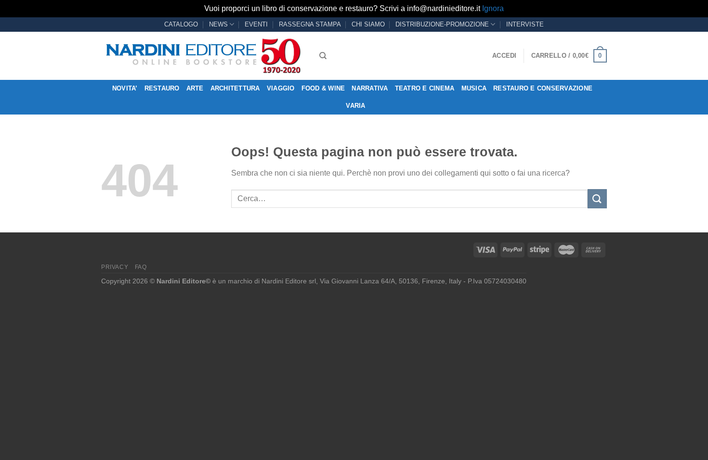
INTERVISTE (525, 24)
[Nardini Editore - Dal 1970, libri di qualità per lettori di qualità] (203, 56)
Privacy (114, 267)
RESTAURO (162, 88)
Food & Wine (323, 88)
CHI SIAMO (368, 24)
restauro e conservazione (542, 88)
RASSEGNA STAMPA (310, 24)
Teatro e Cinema (425, 88)
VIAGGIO (281, 88)
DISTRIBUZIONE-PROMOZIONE (442, 24)
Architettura (235, 88)
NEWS (218, 24)
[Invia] (597, 198)
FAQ (141, 267)
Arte (195, 88)
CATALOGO (181, 24)
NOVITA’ (125, 88)
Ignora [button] (493, 8)
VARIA (355, 105)
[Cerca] (323, 56)
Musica (474, 88)
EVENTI (256, 24)
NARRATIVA (370, 88)
